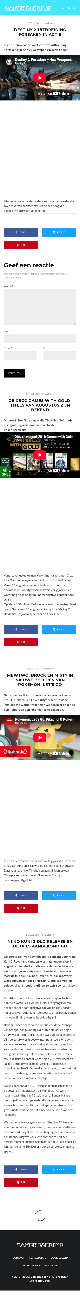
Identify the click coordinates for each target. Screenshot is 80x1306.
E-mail (8, 348)
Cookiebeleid (59, 1257)
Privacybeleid (32, 1265)
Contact (18, 1257)
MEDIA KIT (51, 1265)
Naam (7, 331)
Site (45, 348)
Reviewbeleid (37, 1257)
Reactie (8, 286)
